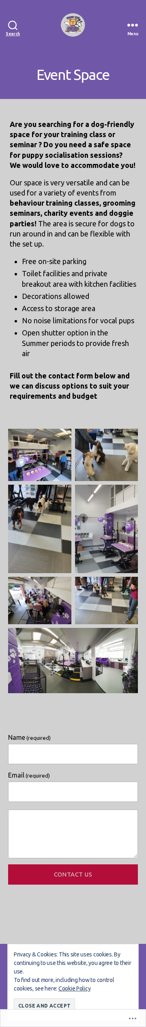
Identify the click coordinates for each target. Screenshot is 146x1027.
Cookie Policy (74, 988)
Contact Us (73, 874)
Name (29, 737)
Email (29, 775)
